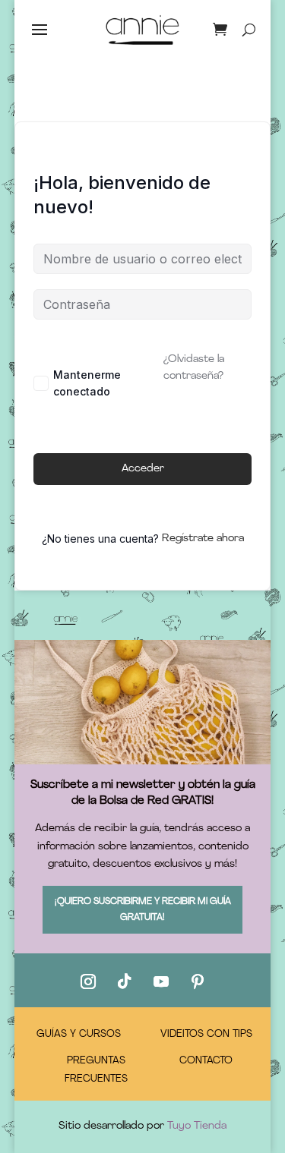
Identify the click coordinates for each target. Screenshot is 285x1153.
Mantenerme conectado (87, 383)
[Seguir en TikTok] (124, 981)
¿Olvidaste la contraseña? (193, 368)
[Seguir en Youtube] (161, 981)
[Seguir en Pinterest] (197, 981)
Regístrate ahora (203, 538)
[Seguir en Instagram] (88, 981)
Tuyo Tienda (196, 1126)
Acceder (143, 468)
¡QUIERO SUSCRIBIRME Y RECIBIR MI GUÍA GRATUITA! (143, 909)
